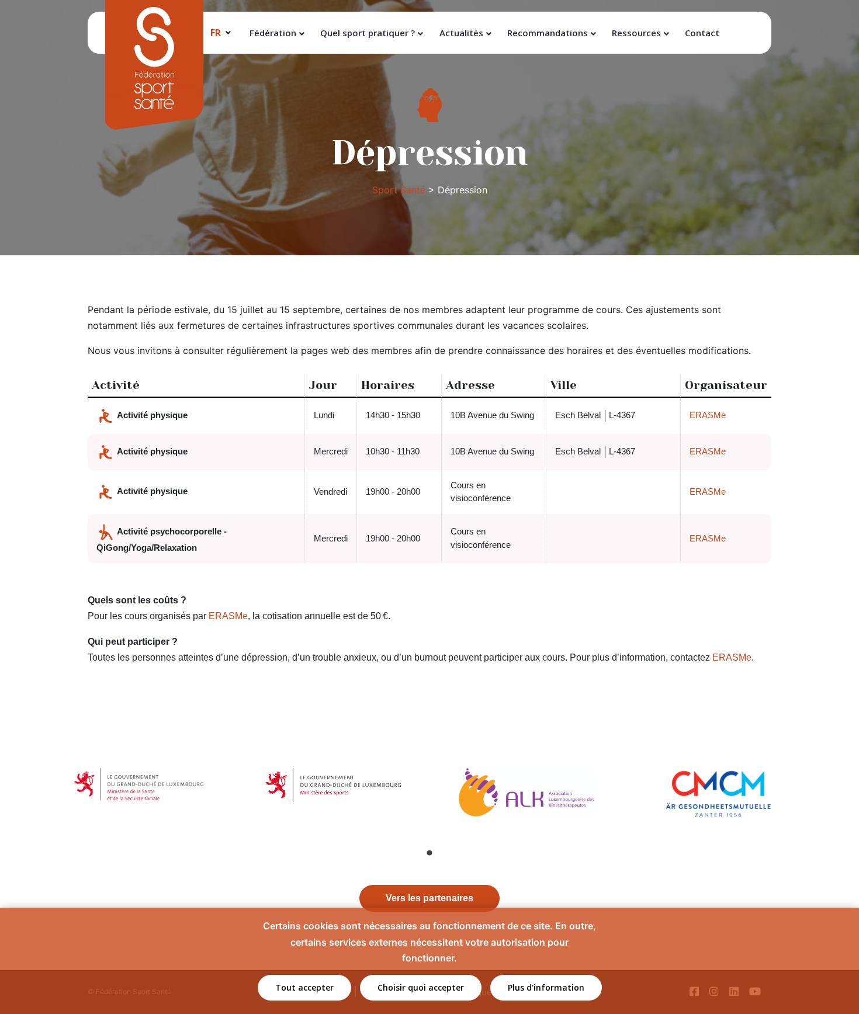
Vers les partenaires (429, 898)
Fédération (273, 33)
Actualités (461, 33)
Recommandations (547, 33)
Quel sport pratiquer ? (367, 33)
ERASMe (708, 415)
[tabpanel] (140, 797)
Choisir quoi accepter (420, 987)
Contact (702, 33)
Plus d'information (546, 987)
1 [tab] (429, 853)
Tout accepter (304, 987)
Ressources (636, 33)
